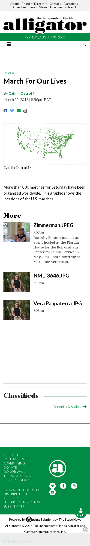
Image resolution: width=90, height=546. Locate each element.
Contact (55, 4)
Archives (11, 498)
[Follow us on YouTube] (52, 492)
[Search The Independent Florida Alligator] (84, 44)
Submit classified (68, 406)
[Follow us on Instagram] (74, 486)
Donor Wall (14, 471)
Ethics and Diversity (21, 490)
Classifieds (70, 4)
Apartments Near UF (64, 7)
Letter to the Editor (21, 502)
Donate (10, 467)
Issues (32, 7)
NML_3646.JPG (51, 275)
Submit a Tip (13, 506)
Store (43, 7)
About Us (11, 455)
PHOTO (8, 72)
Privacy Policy (16, 480)
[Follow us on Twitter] (52, 486)
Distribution (15, 494)
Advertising (14, 463)
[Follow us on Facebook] (63, 486)
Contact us (13, 459)
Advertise (19, 7)
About (14, 4)
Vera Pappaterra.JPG (57, 303)
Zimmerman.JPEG (53, 225)
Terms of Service (18, 476)
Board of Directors (34, 4)
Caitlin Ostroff (21, 93)
